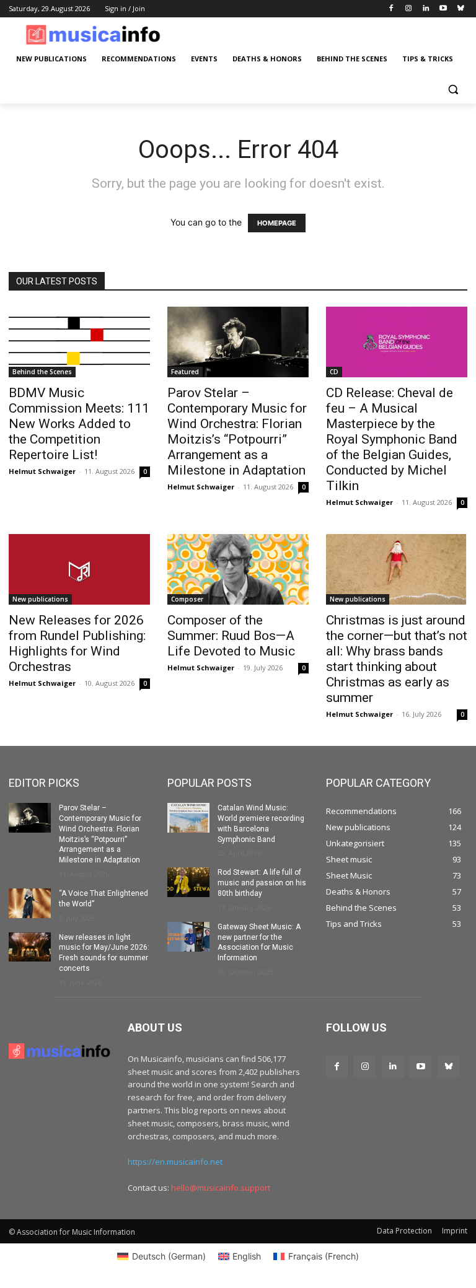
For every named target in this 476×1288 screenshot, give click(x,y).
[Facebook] (391, 9)
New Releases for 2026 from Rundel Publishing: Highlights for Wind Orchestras (77, 643)
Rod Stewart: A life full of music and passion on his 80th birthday (262, 883)
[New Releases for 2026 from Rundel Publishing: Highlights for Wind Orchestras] (79, 569)
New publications (40, 599)
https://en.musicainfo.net (175, 1161)
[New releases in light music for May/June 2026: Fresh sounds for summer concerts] (30, 947)
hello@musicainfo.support (220, 1187)
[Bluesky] (460, 9)
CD (334, 371)
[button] (452, 88)
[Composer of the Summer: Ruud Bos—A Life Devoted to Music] (238, 569)
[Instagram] (409, 9)
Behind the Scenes (42, 371)
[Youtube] (443, 9)
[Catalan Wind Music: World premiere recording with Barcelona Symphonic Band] (188, 818)
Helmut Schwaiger (42, 471)
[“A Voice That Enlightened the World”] (30, 903)
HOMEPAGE (276, 223)
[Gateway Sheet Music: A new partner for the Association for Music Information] (188, 937)
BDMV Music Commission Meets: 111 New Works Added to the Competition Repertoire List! (79, 423)
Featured (185, 371)
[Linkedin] (426, 9)
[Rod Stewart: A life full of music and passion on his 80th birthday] (188, 882)
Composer (187, 599)
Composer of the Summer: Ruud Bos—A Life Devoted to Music (231, 636)
